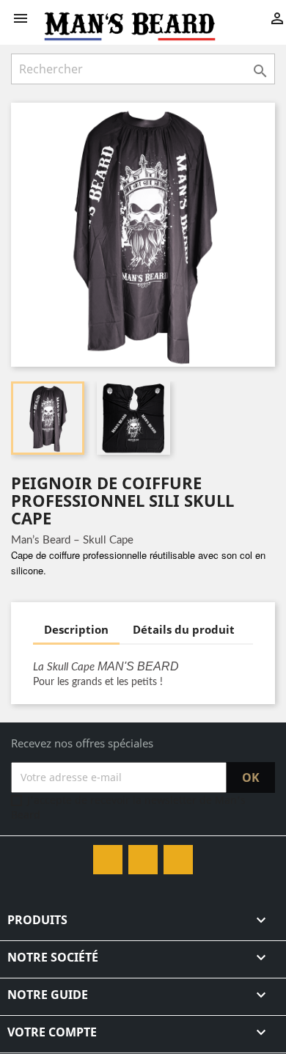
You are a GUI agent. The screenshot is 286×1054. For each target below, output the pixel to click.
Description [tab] (76, 629)
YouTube (143, 859)
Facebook (107, 859)
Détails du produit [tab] (184, 629)
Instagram (178, 859)
